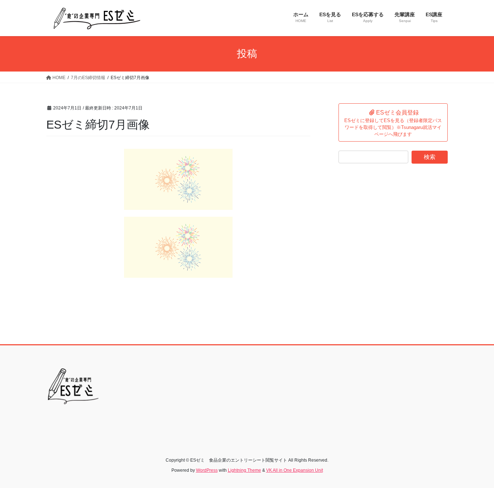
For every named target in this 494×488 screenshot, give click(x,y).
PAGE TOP (476, 467)
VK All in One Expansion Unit (294, 470)
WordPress (207, 470)
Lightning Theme (244, 470)
